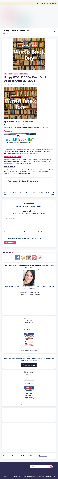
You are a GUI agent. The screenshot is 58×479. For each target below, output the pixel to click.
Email (24, 232)
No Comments (38, 84)
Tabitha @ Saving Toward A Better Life (23, 181)
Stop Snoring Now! (29, 330)
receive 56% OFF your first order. (29, 360)
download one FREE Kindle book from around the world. (22, 149)
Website (40, 232)
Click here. (43, 456)
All (5, 73)
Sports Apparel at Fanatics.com (29, 350)
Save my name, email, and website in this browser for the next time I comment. (24, 238)
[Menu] (55, 31)
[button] (11, 184)
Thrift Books (7, 169)
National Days (24, 73)
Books (15, 73)
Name (6, 232)
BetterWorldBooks (12, 156)
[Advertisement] (29, 16)
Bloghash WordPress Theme (47, 476)
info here (32, 288)
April (10, 73)
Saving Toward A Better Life (16, 31)
